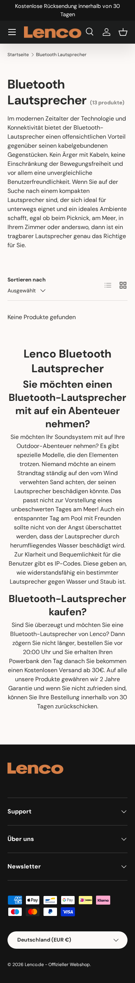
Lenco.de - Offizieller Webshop (57, 965)
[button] (123, 32)
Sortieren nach (27, 279)
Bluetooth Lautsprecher (61, 55)
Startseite (18, 55)
